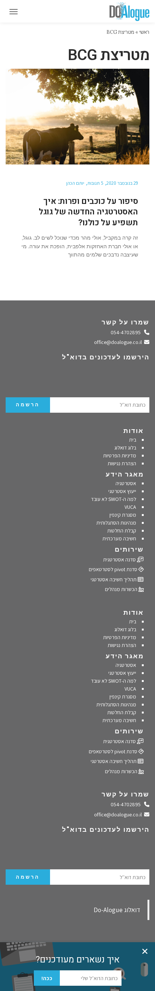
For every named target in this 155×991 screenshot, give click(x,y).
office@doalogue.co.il (119, 342)
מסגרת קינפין (122, 514)
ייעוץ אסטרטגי (122, 491)
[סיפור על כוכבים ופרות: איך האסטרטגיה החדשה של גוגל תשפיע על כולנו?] (77, 116)
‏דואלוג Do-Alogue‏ (117, 909)
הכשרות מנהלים (121, 589)
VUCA (130, 507)
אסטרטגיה (125, 483)
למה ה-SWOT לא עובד (113, 499)
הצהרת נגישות (122, 463)
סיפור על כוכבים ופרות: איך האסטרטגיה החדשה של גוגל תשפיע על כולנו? (88, 212)
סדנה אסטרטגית (120, 559)
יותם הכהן (75, 183)
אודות (133, 430)
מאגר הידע (125, 474)
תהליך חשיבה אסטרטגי (114, 579)
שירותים (129, 549)
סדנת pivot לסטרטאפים (113, 569)
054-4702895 (127, 332)
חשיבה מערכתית (119, 538)
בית (132, 439)
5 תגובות (95, 183)
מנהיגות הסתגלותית (116, 522)
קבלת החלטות (121, 530)
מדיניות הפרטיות (119, 455)
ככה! (46, 978)
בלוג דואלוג (125, 447)
